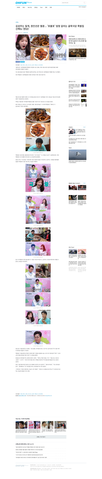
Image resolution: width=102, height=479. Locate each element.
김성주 (33, 65)
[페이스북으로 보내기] (18, 62)
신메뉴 (17, 22)
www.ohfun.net (22, 395)
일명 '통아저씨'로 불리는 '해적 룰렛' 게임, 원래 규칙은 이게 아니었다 (73, 263)
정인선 (24, 65)
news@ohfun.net (48, 395)
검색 (84, 2)
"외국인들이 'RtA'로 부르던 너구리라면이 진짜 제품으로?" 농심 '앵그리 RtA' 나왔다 (31, 457)
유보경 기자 (25, 32)
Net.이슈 (29, 65)
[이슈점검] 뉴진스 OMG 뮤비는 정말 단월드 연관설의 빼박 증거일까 (77, 139)
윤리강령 (53, 464)
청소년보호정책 (58, 464)
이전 (84, 81)
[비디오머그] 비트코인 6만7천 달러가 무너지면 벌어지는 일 (77, 41)
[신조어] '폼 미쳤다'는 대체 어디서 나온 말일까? (77, 136)
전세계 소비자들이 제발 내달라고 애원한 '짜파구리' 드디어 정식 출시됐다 (29, 449)
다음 (85, 81)
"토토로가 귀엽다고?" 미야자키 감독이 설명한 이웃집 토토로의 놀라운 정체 (82, 263)
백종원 (36, 65)
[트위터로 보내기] (22, 62)
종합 (21, 65)
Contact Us (49, 464)
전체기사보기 (83, 466)
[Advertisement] (51, 15)
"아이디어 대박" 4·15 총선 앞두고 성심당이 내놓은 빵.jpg (26, 452)
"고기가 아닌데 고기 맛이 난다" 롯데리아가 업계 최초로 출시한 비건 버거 (29, 455)
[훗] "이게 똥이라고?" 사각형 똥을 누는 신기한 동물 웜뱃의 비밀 (77, 142)
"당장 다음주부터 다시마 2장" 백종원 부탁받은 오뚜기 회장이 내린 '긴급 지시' (30, 447)
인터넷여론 (41, 65)
